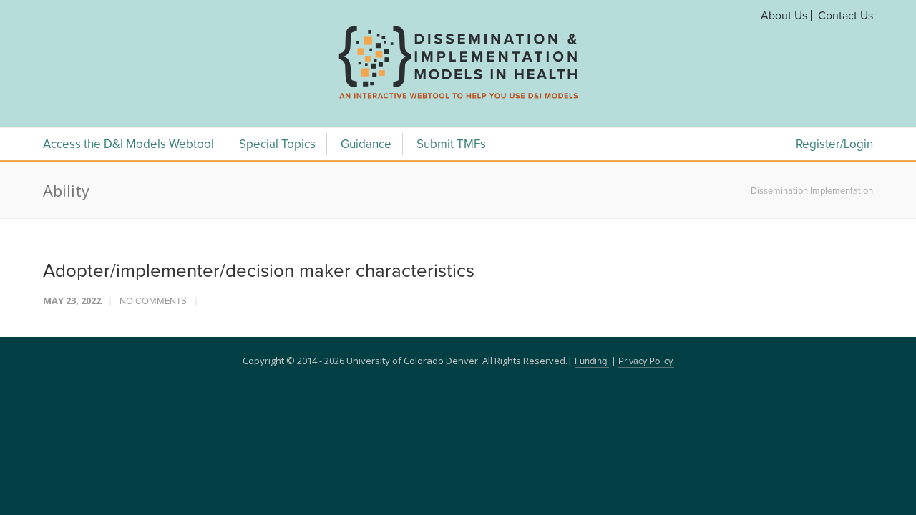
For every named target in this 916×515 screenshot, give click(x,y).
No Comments (153, 301)
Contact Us (845, 15)
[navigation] (458, 98)
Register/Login (834, 145)
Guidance (366, 145)
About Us (784, 15)
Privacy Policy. (646, 361)
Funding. (592, 361)
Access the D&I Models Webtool (128, 145)
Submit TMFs (451, 145)
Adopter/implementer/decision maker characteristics (258, 271)
